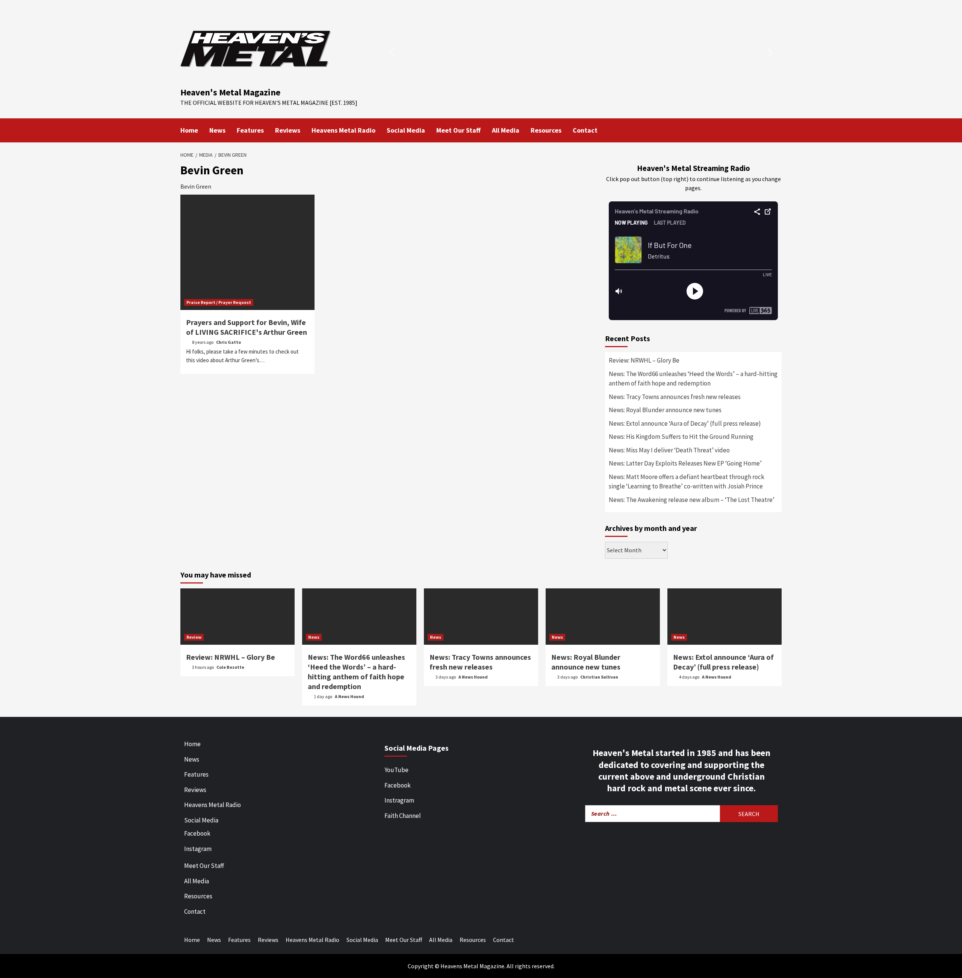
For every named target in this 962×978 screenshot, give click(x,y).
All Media (505, 130)
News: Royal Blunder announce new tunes (665, 410)
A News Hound (349, 696)
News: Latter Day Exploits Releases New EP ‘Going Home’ (685, 463)
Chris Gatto (228, 342)
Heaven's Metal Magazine (230, 92)
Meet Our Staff (458, 130)
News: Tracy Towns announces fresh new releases (675, 397)
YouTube (396, 770)
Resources (546, 130)
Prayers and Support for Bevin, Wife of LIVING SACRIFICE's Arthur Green (246, 327)
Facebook (197, 833)
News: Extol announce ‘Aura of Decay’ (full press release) (685, 423)
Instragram (399, 800)
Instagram (198, 849)
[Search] (777, 129)
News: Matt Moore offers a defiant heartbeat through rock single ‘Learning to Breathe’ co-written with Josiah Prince (686, 482)
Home (189, 130)
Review (193, 637)
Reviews (287, 130)
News (217, 130)
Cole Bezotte (230, 667)
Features (250, 130)
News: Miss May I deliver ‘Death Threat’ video (669, 450)
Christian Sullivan (599, 677)
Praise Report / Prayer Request (218, 302)
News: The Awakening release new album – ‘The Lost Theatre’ (691, 500)
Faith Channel (402, 816)
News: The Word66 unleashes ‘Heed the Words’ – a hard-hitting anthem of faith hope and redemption (693, 379)
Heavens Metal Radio (343, 130)
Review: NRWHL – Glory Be (644, 360)
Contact (585, 130)
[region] (581, 52)
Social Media (406, 130)
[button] (392, 53)
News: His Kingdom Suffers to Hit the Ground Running (681, 436)
